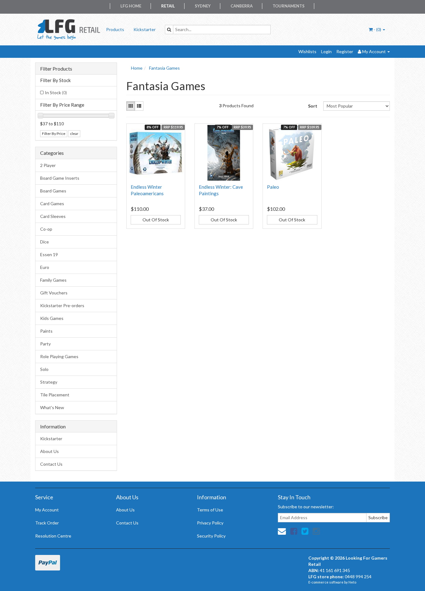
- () (377, 29)
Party (45, 343)
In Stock (56, 92)
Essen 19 (49, 254)
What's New (52, 407)
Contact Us (51, 464)
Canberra (242, 5)
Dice (44, 241)
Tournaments (289, 5)
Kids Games (51, 318)
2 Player (48, 165)
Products (115, 29)
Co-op (46, 229)
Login (326, 51)
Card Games (52, 203)
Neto (352, 582)
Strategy (48, 382)
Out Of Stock (155, 219)
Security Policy (211, 535)
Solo (44, 369)
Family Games (53, 280)
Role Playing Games (59, 356)
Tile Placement (54, 394)
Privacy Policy (210, 522)
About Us (49, 451)
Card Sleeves (53, 216)
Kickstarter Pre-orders (62, 305)
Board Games (53, 190)
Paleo (273, 187)
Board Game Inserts (59, 178)
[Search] (169, 29)
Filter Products (56, 69)
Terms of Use (210, 509)
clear (74, 133)
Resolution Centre (53, 535)
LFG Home (130, 5)
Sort (312, 106)
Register (344, 51)
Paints (46, 331)
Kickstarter (144, 29)
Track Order (47, 522)
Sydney (203, 5)
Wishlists (307, 51)
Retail (168, 5)
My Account (47, 509)
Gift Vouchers (54, 292)
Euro (44, 267)
